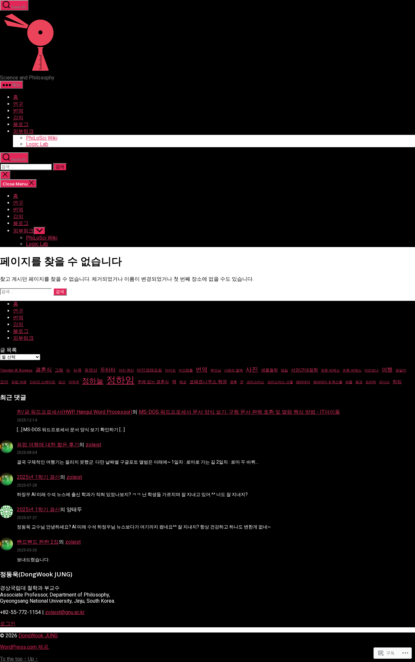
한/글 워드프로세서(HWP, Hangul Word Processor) (74, 412)
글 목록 (8, 350)
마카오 (170, 370)
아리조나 (371, 370)
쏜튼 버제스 (352, 370)
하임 (397, 381)
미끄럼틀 (186, 370)
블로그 (21, 124)
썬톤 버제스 (330, 370)
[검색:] (26, 166)
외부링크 (23, 131)
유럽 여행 (19, 382)
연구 (18, 104)
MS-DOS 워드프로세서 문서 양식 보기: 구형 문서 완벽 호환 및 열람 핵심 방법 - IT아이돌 (239, 412)
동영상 (91, 370)
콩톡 (233, 382)
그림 (59, 370)
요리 (4, 381)
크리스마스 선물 (280, 382)
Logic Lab (37, 144)
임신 (61, 382)
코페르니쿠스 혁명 (208, 381)
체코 (182, 382)
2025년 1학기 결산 (38, 477)
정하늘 (92, 380)
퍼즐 (348, 382)
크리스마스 (255, 382)
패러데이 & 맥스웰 (327, 382)
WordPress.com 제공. (24, 647)
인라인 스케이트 (42, 382)
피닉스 (384, 382)
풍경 (358, 382)
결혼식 (43, 369)
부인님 (215, 370)
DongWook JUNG (38, 635)
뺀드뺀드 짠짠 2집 (38, 542)
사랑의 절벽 (233, 370)
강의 (18, 117)
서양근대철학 (304, 369)
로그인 (8, 624)
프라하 (370, 382)
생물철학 (269, 370)
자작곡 (73, 382)
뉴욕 (77, 370)
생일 (284, 370)
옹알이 (401, 370)
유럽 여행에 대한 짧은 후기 (48, 445)
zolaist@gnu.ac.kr (65, 612)
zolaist (93, 445)
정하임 (120, 379)
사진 (252, 369)
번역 (18, 111)
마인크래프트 (149, 370)
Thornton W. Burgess (16, 370)
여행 (387, 369)
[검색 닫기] (5, 175)
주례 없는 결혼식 (153, 381)
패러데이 (303, 382)
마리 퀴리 (126, 370)
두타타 (108, 370)
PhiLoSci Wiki (41, 138)
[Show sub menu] (39, 231)
